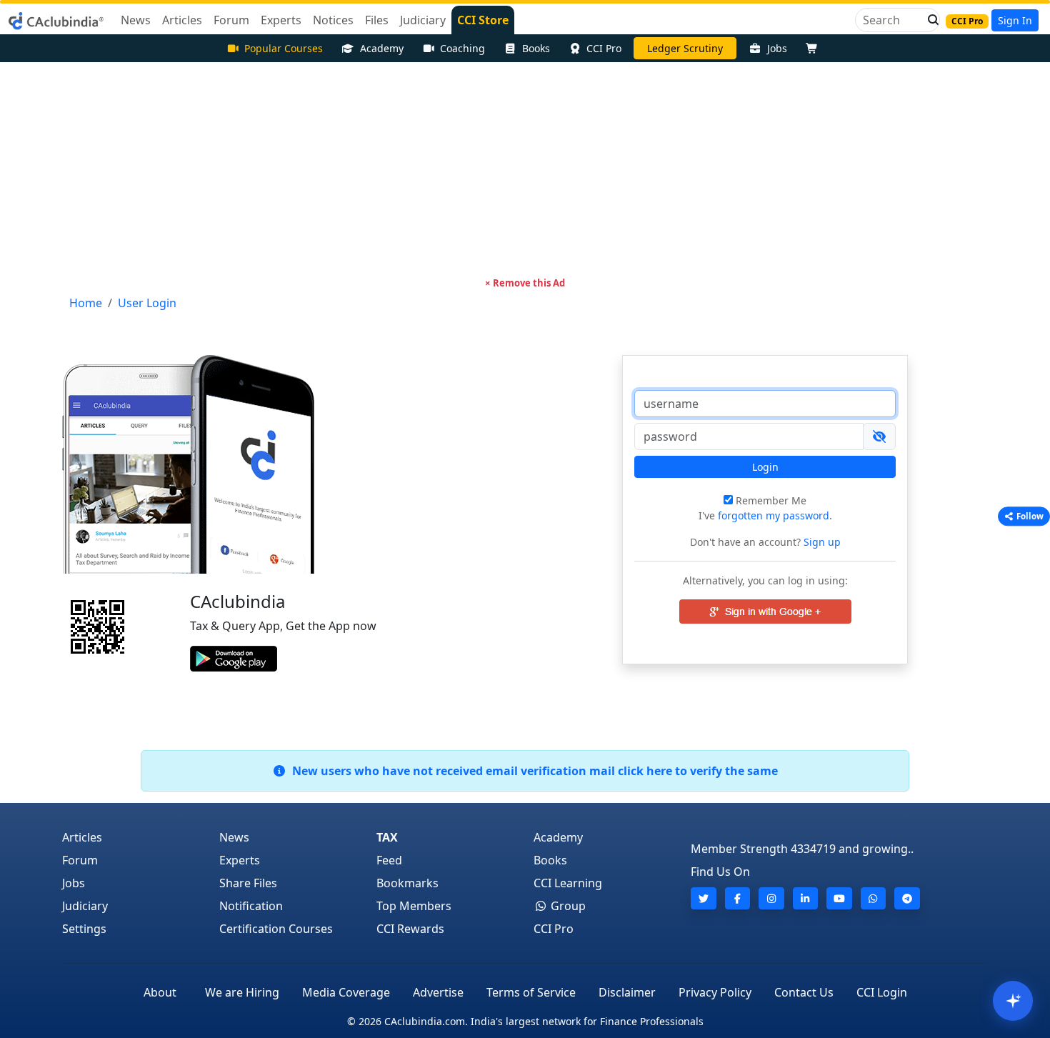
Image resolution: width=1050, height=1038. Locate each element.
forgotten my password (773, 515)
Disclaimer (627, 992)
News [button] (136, 20)
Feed (389, 860)
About (160, 992)
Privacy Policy (715, 992)
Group (567, 906)
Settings (84, 929)
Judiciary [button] (423, 20)
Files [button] (377, 20)
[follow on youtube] (839, 898)
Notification (251, 906)
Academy (382, 48)
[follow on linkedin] (806, 898)
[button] (929, 20)
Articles (82, 837)
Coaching (462, 48)
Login (765, 467)
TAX (387, 837)
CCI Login (881, 992)
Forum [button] (231, 20)
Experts (239, 860)
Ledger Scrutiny (685, 48)
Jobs (777, 48)
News (234, 837)
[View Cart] (815, 48)
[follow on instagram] (771, 898)
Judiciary (85, 906)
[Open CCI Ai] (1013, 1001)
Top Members (413, 906)
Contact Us (804, 992)
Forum (80, 860)
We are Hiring (242, 992)
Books (536, 48)
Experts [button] (281, 20)
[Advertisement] (525, 169)
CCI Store (483, 20)
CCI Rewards (410, 929)
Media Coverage (346, 992)
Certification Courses (276, 929)
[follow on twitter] (703, 898)
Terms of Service (531, 992)
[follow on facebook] (738, 898)
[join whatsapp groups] (873, 898)
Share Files (248, 883)
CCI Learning (568, 883)
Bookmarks (407, 883)
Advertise (438, 992)
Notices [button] (333, 20)
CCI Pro (603, 48)
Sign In (1015, 20)
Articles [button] (182, 20)
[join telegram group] (907, 898)
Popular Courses (283, 48)
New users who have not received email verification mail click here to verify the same (532, 771)
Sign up (821, 542)
